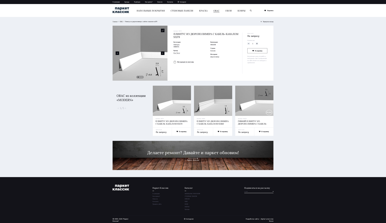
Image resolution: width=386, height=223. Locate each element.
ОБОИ (228, 10)
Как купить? (148, 2)
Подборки (137, 2)
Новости (159, 2)
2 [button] (140, 77)
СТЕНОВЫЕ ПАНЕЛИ (182, 10)
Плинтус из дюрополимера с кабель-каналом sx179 (171, 122)
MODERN (213, 45)
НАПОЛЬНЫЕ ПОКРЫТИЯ (151, 10)
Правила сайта (156, 204)
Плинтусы (176, 45)
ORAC (216, 10)
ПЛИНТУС (176, 47)
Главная (115, 21)
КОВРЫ (241, 10)
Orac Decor (176, 53)
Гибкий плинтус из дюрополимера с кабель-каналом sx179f (252, 124)
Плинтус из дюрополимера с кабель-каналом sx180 (213, 122)
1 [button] (138, 77)
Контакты (170, 2)
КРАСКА (203, 10)
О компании (116, 2)
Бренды (126, 2)
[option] (140, 53)
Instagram (183, 2)
